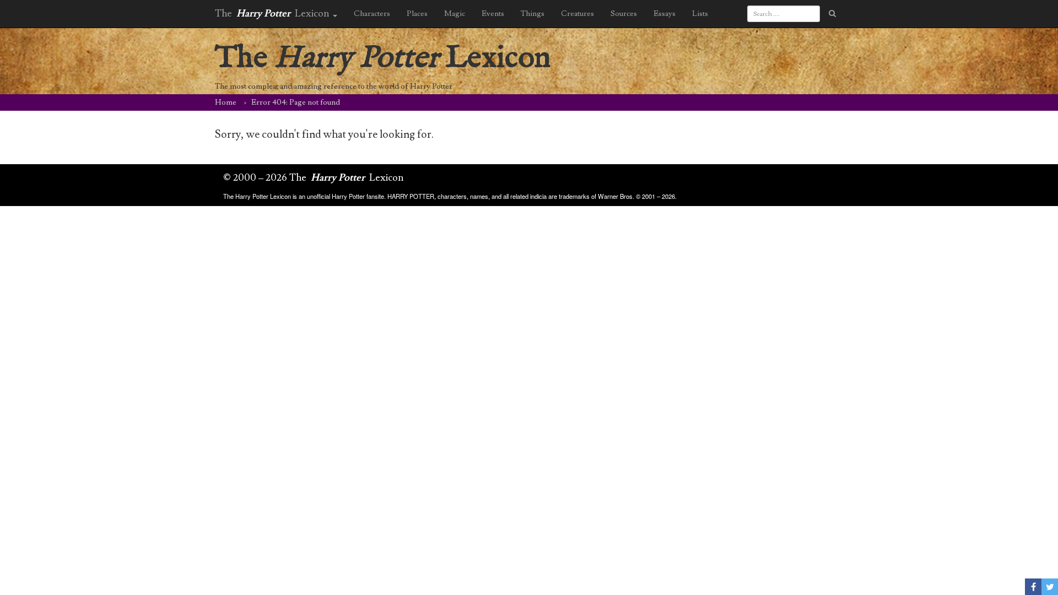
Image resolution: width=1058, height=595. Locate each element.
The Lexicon (383, 58)
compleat (263, 86)
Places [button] (417, 14)
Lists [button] (700, 14)
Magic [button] (454, 14)
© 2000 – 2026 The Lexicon (313, 177)
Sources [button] (624, 14)
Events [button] (493, 14)
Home (225, 102)
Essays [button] (665, 14)
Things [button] (532, 14)
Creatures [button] (577, 14)
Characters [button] (372, 14)
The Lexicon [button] (273, 13)
